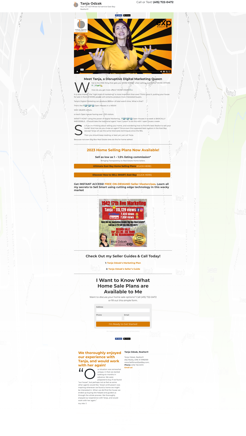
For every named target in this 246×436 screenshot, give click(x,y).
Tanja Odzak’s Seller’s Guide (124, 269)
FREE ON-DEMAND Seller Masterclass (130, 184)
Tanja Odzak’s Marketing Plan (124, 263)
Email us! (128, 367)
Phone (99, 315)
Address (99, 307)
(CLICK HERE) (122, 166)
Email (126, 315)
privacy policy (134, 331)
